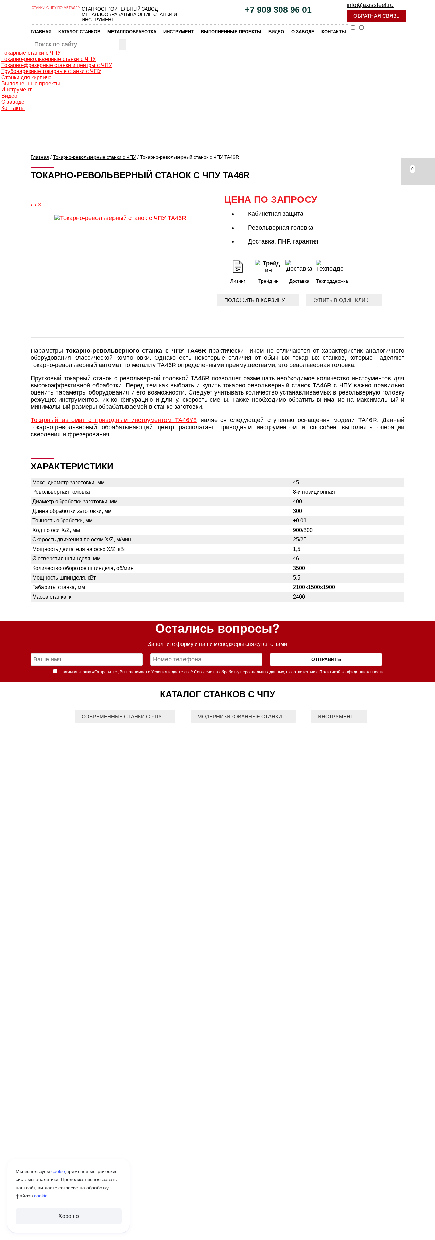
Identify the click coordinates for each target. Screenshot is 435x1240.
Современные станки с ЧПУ (122, 716)
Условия (159, 672)
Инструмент (335, 716)
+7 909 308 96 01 (278, 10)
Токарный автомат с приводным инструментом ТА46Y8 (114, 420)
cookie (58, 1171)
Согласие (203, 672)
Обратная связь (376, 16)
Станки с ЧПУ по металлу (56, 8)
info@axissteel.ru (370, 5)
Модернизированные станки (239, 716)
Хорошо (68, 1216)
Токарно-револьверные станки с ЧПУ (94, 157)
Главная (40, 157)
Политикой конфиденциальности (351, 672)
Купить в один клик (340, 300)
